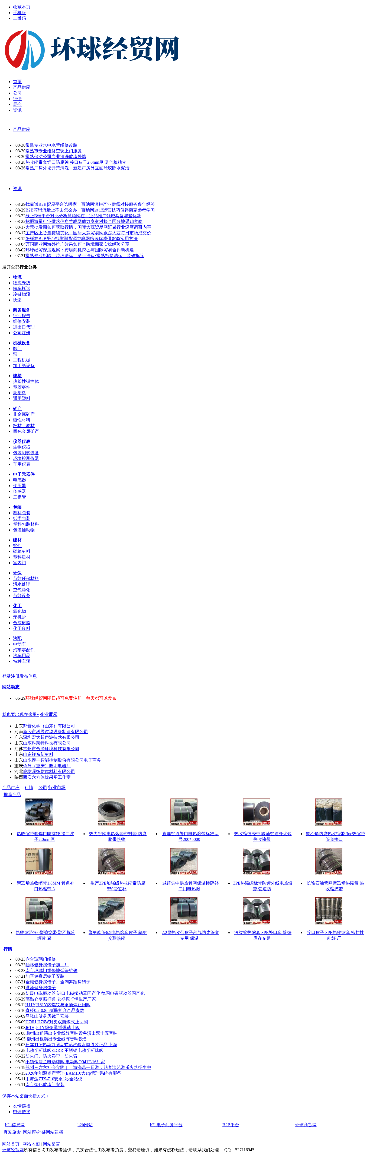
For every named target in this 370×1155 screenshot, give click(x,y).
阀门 (17, 348)
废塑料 (19, 392)
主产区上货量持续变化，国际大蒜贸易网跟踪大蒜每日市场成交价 (88, 233)
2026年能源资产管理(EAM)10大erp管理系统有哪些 (73, 1073)
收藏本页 (21, 7)
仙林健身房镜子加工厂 (47, 965)
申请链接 (21, 1111)
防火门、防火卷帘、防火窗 (51, 1056)
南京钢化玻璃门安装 (44, 1084)
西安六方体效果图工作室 (47, 777)
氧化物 (19, 611)
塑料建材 (21, 557)
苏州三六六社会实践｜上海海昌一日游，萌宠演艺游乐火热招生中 (88, 1067)
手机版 (19, 12)
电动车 (19, 644)
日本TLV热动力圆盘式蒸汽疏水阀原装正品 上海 (71, 1044)
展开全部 (11, 267)
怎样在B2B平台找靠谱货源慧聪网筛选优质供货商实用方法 (81, 238)
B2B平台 (230, 1124)
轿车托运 (21, 288)
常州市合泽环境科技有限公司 (51, 748)
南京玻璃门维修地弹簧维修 (51, 970)
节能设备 (21, 595)
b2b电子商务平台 (166, 1124)
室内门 (19, 562)
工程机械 (21, 360)
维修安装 (21, 321)
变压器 (19, 485)
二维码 (19, 18)
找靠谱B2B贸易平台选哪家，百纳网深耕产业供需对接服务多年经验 (90, 204)
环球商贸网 (306, 1124)
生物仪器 (21, 447)
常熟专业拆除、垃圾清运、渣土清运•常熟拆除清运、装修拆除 (84, 255)
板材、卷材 (24, 425)
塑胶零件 (21, 387)
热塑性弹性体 (26, 381)
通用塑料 (21, 398)
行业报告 (21, 315)
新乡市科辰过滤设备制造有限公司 (55, 731)
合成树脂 (21, 622)
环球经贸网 (13, 1149)
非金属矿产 (24, 414)
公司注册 (21, 332)
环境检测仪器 (26, 458)
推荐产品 (12, 794)
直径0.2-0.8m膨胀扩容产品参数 (54, 1010)
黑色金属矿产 (26, 431)
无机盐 (19, 617)
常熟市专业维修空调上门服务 (53, 151)
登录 (6, 676)
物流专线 (21, 282)
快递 (17, 300)
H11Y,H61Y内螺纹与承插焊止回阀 (57, 1004)
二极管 (19, 497)
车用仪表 (21, 464)
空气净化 (21, 590)
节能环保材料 (26, 578)
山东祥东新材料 (38, 754)
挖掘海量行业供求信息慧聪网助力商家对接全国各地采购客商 (83, 221)
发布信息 (28, 676)
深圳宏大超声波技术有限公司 (51, 737)
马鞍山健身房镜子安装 (47, 1016)
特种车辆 (21, 661)
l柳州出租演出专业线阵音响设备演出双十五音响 (71, 1033)
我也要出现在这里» (20, 714)
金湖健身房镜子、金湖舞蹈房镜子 (57, 982)
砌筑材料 (21, 551)
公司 (42, 787)
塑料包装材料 (26, 524)
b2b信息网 (15, 1124)
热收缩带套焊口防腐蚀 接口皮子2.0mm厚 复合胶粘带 (75, 162)
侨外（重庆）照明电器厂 (47, 765)
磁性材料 (21, 420)
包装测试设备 (26, 452)
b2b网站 (85, 1124)
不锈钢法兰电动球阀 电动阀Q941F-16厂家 (65, 1061)
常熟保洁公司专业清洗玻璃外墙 (55, 156)
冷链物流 (21, 294)
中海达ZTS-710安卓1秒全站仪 (53, 1079)
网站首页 (11, 1144)
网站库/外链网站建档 (43, 1132)
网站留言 (51, 1144)
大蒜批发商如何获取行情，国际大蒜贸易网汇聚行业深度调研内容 (88, 227)
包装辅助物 (24, 530)
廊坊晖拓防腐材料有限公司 (49, 771)
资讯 (17, 188)
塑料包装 (21, 512)
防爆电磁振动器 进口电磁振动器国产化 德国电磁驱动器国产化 (85, 993)
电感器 (19, 480)
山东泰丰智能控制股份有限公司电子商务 (62, 760)
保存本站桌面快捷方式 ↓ (25, 1096)
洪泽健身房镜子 (40, 987)
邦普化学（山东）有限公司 (49, 726)
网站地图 (31, 1144)
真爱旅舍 (12, 1132)
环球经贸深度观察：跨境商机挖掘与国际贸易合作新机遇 (79, 250)
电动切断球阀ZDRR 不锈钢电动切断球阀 (64, 1050)
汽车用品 (21, 655)
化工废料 (21, 628)
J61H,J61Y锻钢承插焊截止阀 (52, 1027)
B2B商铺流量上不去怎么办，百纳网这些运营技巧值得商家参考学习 (90, 210)
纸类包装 (21, 518)
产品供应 (21, 129)
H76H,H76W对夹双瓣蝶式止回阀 (56, 1022)
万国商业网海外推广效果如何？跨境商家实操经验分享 (77, 244)
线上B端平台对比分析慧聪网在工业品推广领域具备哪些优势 (83, 215)
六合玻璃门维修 (40, 959)
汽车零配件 (24, 650)
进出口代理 (24, 327)
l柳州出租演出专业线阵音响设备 (56, 1039)
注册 (15, 676)
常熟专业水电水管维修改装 (51, 145)
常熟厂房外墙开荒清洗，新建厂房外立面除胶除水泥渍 (77, 168)
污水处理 (21, 584)
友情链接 (21, 1106)
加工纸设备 (24, 365)
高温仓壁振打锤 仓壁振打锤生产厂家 (60, 999)
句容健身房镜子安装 (44, 976)
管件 (17, 545)
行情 (29, 787)
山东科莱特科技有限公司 (47, 743)
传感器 (19, 491)
